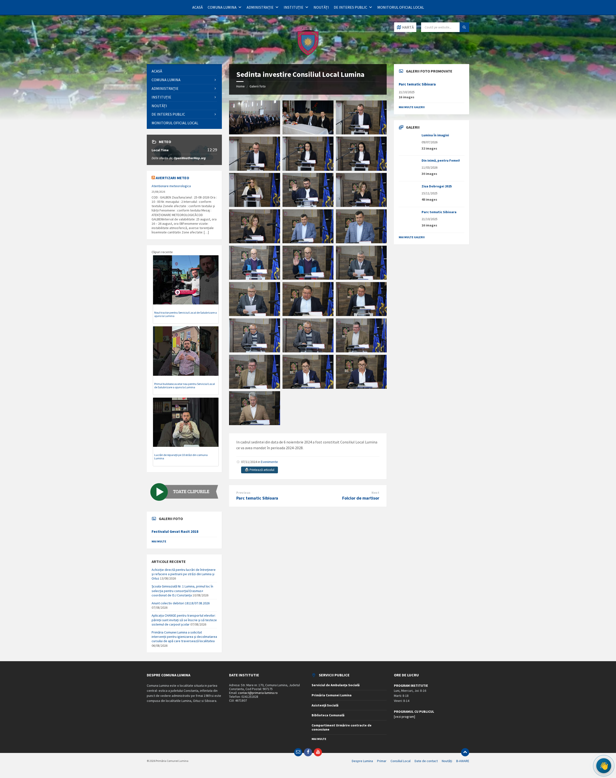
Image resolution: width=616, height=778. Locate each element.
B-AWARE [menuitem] (462, 761)
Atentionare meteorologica (171, 186)
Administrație (260, 7)
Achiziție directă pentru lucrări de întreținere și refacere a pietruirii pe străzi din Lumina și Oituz (184, 573)
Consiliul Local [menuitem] (401, 761)
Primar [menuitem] (381, 761)
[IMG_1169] (361, 241)
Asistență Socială (325, 705)
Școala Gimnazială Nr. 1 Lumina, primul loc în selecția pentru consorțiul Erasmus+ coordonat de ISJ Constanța (182, 590)
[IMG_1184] (361, 387)
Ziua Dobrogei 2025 (437, 186)
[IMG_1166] (361, 205)
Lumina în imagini (435, 135)
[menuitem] (184, 71)
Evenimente (269, 462)
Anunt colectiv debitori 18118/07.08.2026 (181, 603)
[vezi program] (404, 716)
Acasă (197, 7)
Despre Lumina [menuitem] (362, 761)
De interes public (350, 7)
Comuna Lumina (222, 7)
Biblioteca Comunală (328, 715)
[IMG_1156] (308, 133)
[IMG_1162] (254, 205)
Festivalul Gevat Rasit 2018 (175, 531)
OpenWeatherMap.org (190, 158)
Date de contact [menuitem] (426, 761)
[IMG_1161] (361, 169)
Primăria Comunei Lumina (332, 695)
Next (375, 493)
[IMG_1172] (308, 278)
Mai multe (159, 541)
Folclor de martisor (360, 498)
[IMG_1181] (254, 387)
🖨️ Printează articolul (259, 470)
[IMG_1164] (308, 205)
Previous (243, 493)
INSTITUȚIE (293, 7)
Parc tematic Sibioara (257, 498)
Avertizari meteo (172, 177)
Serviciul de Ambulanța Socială (335, 685)
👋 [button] (603, 765)
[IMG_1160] (308, 169)
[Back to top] (465, 752)
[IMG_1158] (361, 133)
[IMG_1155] (254, 133)
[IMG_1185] (254, 423)
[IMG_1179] (308, 351)
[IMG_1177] (361, 314)
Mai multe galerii (412, 107)
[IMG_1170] (254, 278)
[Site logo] (308, 54)
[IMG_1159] (254, 169)
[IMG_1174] (254, 314)
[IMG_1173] (361, 278)
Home (240, 86)
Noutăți (321, 7)
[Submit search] (464, 27)
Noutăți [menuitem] (447, 761)
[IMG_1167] (254, 241)
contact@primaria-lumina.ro (258, 693)
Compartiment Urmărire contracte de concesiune (342, 727)
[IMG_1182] (308, 387)
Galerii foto (258, 86)
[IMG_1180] (361, 351)
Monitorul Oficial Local (400, 7)
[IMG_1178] (254, 351)
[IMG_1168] (308, 241)
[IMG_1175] (308, 314)
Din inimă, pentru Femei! (441, 160)
